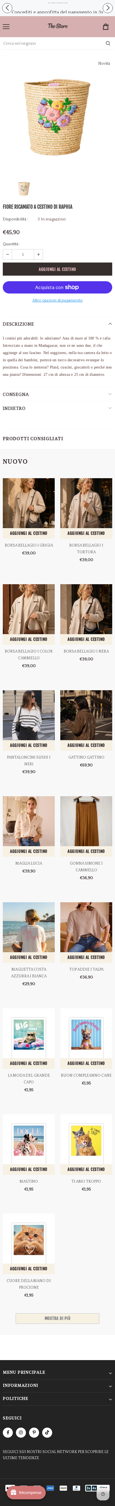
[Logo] (58, 26)
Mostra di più (58, 1318)
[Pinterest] (34, 1433)
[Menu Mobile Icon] (6, 26)
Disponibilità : (15, 219)
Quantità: (11, 244)
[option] (57, 12)
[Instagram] (21, 1433)
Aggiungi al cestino (28, 533)
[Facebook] (8, 1433)
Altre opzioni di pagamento (57, 300)
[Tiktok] (47, 1433)
